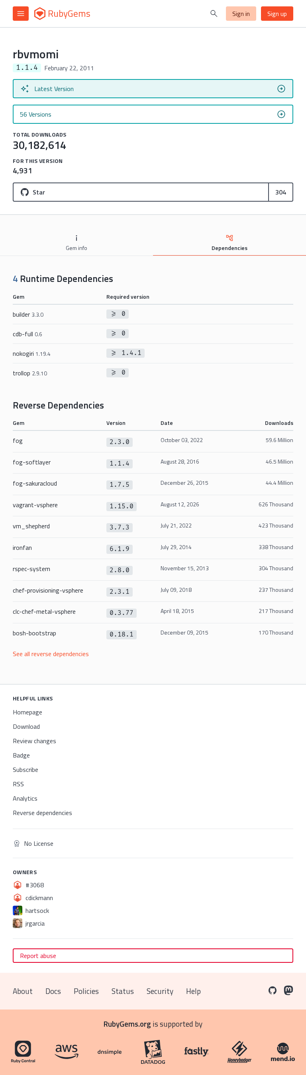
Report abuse (38, 955)
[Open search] (214, 13)
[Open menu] (21, 13)
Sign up (277, 13)
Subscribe (25, 769)
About (23, 991)
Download (26, 726)
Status (123, 991)
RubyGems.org (127, 1023)
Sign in (241, 13)
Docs (53, 991)
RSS (18, 784)
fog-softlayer (32, 462)
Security (160, 991)
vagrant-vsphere (35, 505)
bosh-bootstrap (34, 633)
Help (193, 991)
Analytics (25, 798)
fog (18, 440)
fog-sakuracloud (35, 483)
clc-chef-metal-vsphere (44, 611)
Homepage (27, 712)
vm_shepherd (31, 526)
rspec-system (31, 568)
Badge (21, 755)
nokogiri (32, 353)
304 (280, 192)
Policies (86, 991)
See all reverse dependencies (51, 653)
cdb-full (27, 334)
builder (28, 314)
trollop (30, 373)
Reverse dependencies (42, 812)
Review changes (34, 741)
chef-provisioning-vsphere (48, 590)
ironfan (22, 547)
